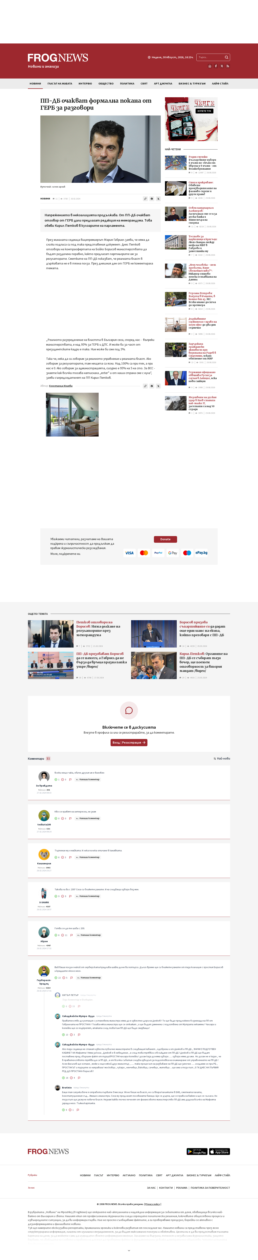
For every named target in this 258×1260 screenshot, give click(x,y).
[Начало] (210, 66)
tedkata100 (44, 824)
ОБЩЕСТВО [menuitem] (106, 84)
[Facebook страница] (216, 66)
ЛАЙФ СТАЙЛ (222, 1175)
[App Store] (219, 1151)
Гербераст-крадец (44, 982)
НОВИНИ (45, 198)
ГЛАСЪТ (98, 1175)
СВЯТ (159, 1175)
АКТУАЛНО (129, 1175)
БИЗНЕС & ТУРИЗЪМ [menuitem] (192, 84)
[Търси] (226, 57)
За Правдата (44, 786)
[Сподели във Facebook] (151, 198)
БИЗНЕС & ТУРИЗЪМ (199, 1175)
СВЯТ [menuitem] (144, 84)
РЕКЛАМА (181, 1188)
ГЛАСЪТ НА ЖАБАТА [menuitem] (60, 84)
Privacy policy (152, 1204)
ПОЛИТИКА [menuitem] (127, 84)
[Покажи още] (129, 1250)
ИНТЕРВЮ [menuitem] (85, 84)
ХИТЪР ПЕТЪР (70, 995)
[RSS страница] (228, 66)
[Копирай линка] (145, 198)
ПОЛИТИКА (146, 1175)
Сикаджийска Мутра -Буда (78, 1016)
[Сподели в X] (158, 198)
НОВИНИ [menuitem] (35, 84)
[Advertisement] (129, 21)
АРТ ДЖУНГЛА (174, 1175)
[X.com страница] (222, 66)
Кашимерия (44, 863)
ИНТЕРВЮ (113, 1175)
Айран (44, 941)
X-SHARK (44, 902)
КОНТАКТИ (166, 1188)
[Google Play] (197, 1151)
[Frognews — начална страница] (48, 1151)
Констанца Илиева (60, 386)
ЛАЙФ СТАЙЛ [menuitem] (220, 84)
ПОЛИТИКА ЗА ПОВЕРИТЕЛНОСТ (210, 1188)
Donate (165, 539)
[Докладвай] (70, 780)
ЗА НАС (151, 1188)
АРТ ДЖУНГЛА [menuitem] (163, 84)
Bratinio (67, 1087)
